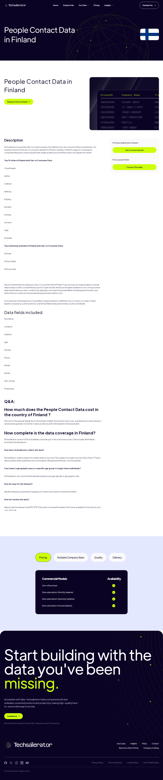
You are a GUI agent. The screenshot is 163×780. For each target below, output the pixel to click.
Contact (155, 744)
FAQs (144, 744)
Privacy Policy (97, 763)
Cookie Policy (132, 763)
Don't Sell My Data (151, 763)
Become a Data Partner (129, 748)
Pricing (96, 5)
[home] (15, 5)
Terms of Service (115, 763)
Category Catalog (151, 748)
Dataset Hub (68, 5)
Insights (134, 744)
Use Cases (121, 744)
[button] (84, 5)
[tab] (43, 557)
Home (55, 5)
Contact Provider (134, 167)
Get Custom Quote (134, 150)
